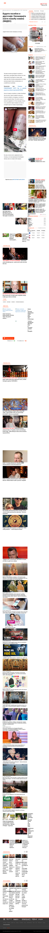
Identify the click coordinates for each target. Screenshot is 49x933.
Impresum (4, 927)
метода (8, 301)
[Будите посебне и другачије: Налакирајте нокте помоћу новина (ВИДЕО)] (15, 44)
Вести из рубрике (6, 880)
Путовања (21, 922)
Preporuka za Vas (6, 245)
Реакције (42, 10)
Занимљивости (29, 922)
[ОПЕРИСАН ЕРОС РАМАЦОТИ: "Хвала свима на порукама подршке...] (21, 833)
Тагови (4, 299)
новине (13, 301)
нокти (4, 301)
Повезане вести (6, 851)
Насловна (4, 922)
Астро (45, 46)
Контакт (8, 927)
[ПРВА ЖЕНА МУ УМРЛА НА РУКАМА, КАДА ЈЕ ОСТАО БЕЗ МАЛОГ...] (21, 225)
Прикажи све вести (33, 21)
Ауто (36, 922)
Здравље (8, 922)
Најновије (31, 10)
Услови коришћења (6, 924)
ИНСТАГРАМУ (16, 179)
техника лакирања (19, 301)
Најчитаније (36, 10)
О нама (44, 922)
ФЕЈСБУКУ (22, 179)
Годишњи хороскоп (39, 46)
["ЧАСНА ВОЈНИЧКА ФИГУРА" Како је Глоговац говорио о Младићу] (21, 326)
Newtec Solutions (39, 931)
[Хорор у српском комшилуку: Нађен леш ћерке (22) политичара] (21, 314)
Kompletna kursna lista (42, 227)
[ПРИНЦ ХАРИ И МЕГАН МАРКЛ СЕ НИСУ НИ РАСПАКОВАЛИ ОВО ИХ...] (21, 210)
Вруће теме (5, 305)
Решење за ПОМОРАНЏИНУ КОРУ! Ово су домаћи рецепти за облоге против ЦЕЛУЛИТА (15, 88)
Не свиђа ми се (21, 340)
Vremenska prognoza (33, 216)
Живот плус (13, 922)
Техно (34, 922)
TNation (44, 931)
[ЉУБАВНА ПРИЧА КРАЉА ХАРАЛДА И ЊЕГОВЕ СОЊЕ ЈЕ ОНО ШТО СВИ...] (21, 820)
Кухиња (17, 922)
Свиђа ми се (10, 340)
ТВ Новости (40, 922)
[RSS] (45, 55)
